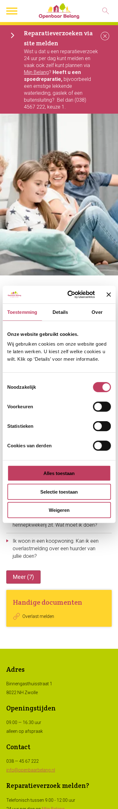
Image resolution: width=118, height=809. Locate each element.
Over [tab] (97, 311)
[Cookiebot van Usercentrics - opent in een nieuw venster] (70, 295)
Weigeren (59, 510)
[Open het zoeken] (105, 11)
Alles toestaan (59, 473)
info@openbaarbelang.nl (30, 769)
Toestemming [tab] (22, 311)
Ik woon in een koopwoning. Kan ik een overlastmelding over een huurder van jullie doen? (55, 548)
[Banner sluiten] (108, 294)
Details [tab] (60, 311)
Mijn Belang (36, 72)
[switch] (102, 407)
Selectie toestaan (59, 492)
